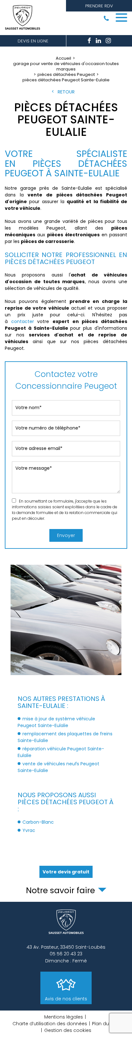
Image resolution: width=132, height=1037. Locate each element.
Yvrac (28, 830)
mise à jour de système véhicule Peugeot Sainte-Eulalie (56, 722)
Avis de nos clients (66, 999)
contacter (22, 321)
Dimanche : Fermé (66, 961)
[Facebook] (89, 41)
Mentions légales (63, 1017)
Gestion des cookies (67, 1030)
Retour (66, 92)
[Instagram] (108, 41)
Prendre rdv (99, 6)
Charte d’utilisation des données (49, 1023)
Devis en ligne (33, 41)
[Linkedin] (98, 41)
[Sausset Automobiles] (24, 18)
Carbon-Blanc (38, 822)
